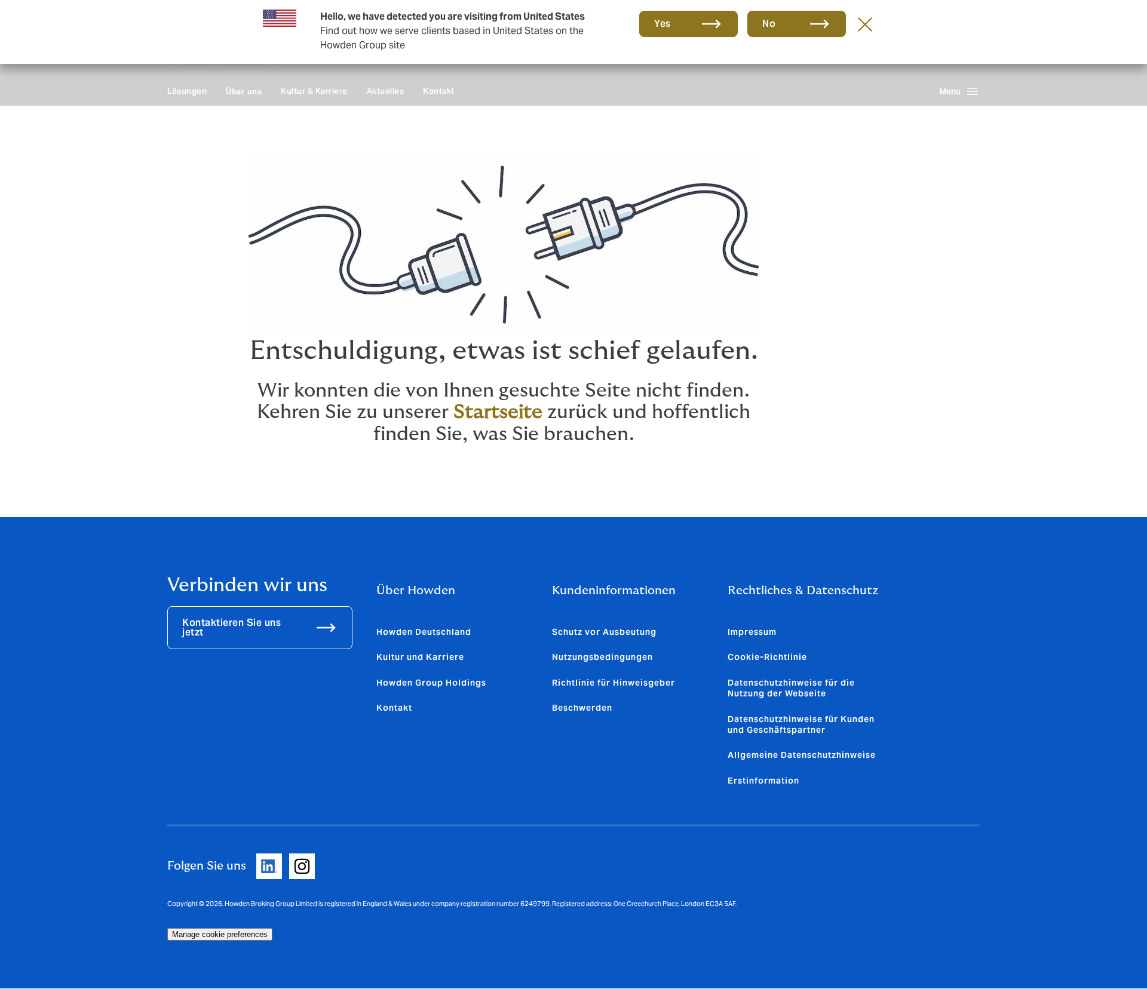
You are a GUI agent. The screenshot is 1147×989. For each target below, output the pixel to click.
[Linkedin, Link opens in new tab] (269, 866)
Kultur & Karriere (314, 91)
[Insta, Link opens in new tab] (302, 866)
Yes (662, 23)
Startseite (497, 412)
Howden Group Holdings (431, 682)
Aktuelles (385, 91)
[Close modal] (865, 24)
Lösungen (187, 91)
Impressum (752, 631)
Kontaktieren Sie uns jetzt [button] (231, 627)
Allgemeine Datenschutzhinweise (802, 755)
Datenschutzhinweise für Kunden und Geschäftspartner (801, 724)
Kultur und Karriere (420, 657)
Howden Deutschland (423, 631)
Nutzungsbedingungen (602, 657)
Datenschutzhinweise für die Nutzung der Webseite (791, 688)
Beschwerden (582, 707)
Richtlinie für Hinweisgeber (613, 682)
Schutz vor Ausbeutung (604, 631)
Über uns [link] (244, 91)
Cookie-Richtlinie (767, 657)
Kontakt (439, 91)
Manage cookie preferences (220, 934)
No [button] (768, 23)
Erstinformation (763, 780)
